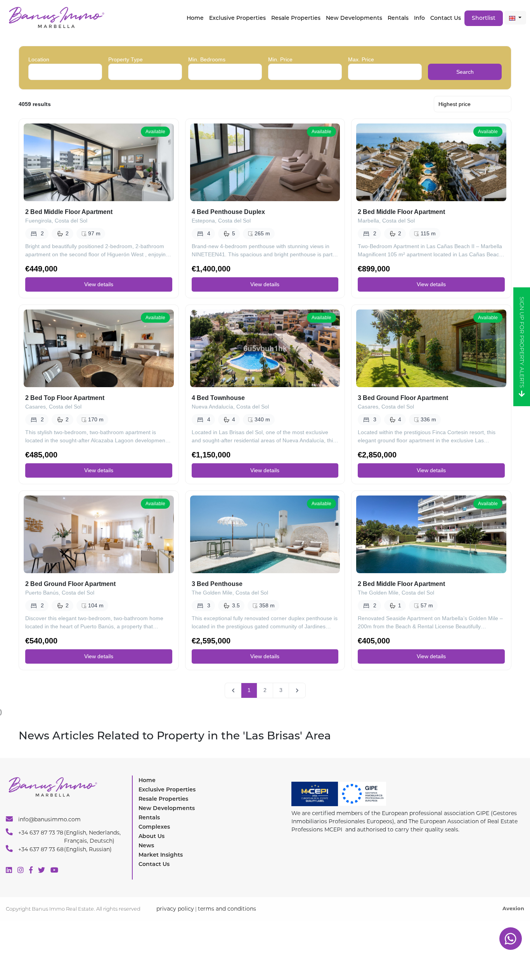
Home (195, 17)
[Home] (56, 17)
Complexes (154, 826)
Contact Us (445, 17)
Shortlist (483, 17)
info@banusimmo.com (49, 819)
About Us (152, 836)
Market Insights (161, 854)
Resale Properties (295, 17)
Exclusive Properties (167, 789)
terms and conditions (227, 908)
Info (419, 17)
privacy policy (175, 908)
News (146, 845)
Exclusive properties (237, 17)
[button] (515, 17)
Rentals (398, 17)
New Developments (354, 17)
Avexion (513, 908)
